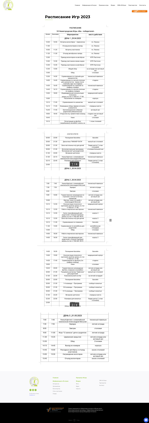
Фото (77, 384)
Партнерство (132, 5)
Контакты (142, 5)
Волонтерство (56, 388)
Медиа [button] (113, 5)
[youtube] (33, 390)
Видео (77, 386)
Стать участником (57, 391)
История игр (56, 384)
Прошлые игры (103, 5)
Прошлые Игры (81, 377)
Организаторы (56, 386)
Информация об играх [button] (89, 5)
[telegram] (36, 390)
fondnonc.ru (32, 395)
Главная (77, 5)
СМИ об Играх (121, 5)
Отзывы (55, 393)
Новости (78, 388)
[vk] (30, 390)
